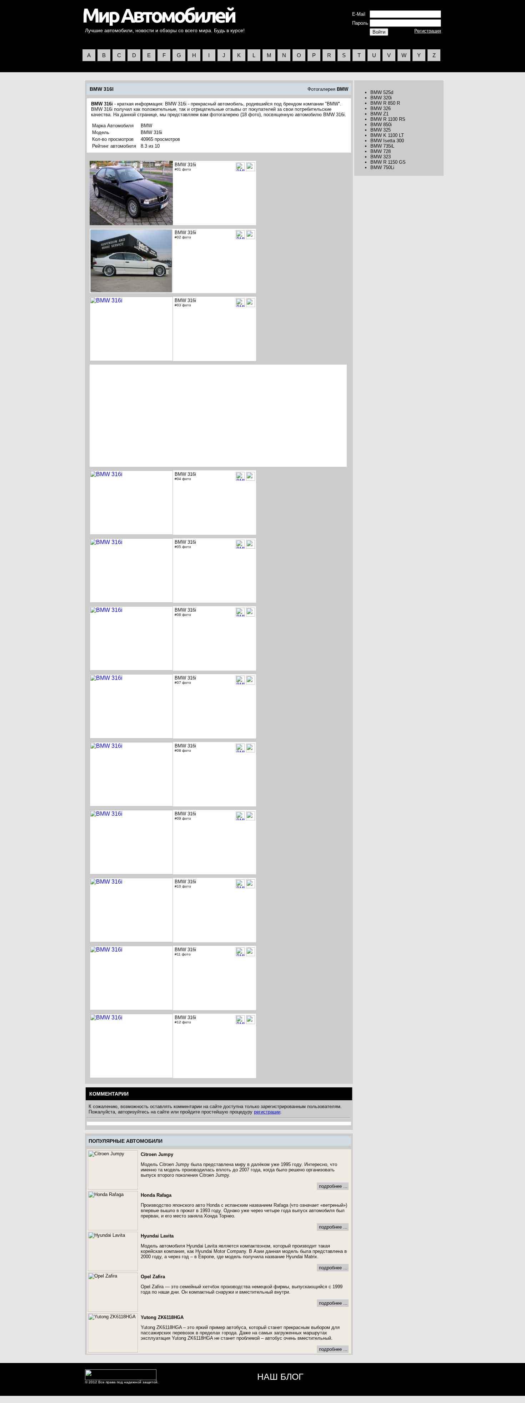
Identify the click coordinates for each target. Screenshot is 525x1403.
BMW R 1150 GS (388, 162)
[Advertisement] (151, 416)
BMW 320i (381, 97)
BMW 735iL (382, 146)
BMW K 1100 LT (387, 135)
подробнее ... (333, 1186)
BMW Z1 (379, 114)
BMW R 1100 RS (387, 119)
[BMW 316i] (250, 166)
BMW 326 (380, 108)
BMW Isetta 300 (387, 140)
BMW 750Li (382, 167)
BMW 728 (380, 151)
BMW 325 (380, 130)
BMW (342, 89)
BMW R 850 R (385, 103)
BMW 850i (381, 124)
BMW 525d (381, 92)
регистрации (267, 1112)
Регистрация (427, 31)
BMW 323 (380, 156)
